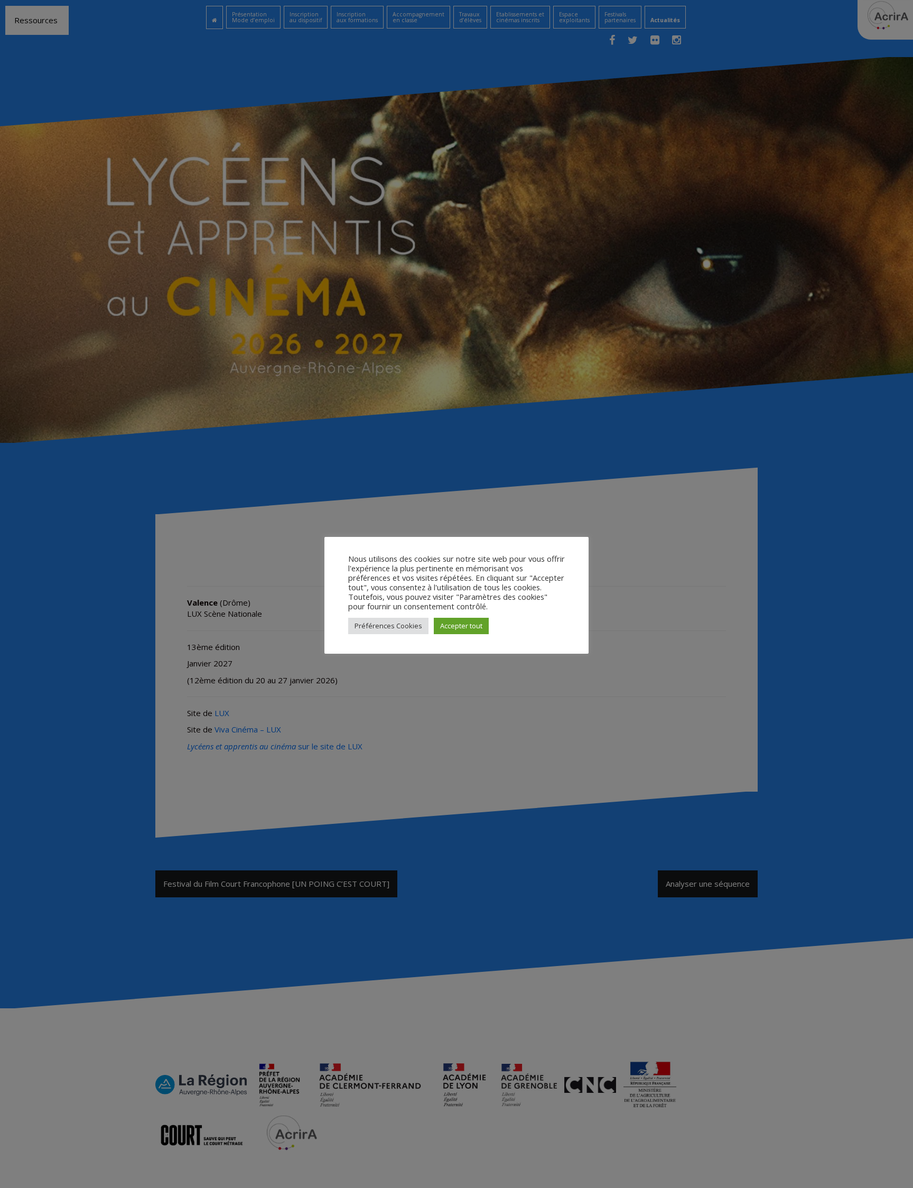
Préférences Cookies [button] (388, 625)
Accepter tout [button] (461, 625)
